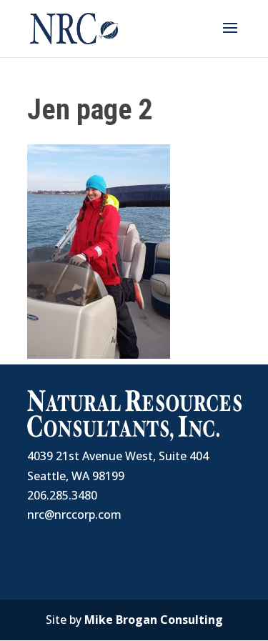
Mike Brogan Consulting (153, 619)
